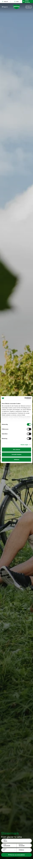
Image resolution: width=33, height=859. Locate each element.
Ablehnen (16, 459)
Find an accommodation (17, 855)
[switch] (29, 429)
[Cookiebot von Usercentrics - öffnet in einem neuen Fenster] (24, 398)
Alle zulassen (16, 449)
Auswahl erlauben (16, 454)
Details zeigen (24, 444)
